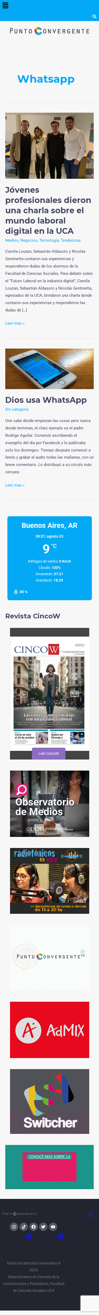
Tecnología (49, 240)
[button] (5, 6)
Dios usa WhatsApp (46, 400)
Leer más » (15, 323)
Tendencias (71, 240)
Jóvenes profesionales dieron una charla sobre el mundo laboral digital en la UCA (48, 210)
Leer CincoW (49, 753)
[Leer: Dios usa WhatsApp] (49, 368)
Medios (11, 240)
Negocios (28, 240)
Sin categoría (17, 409)
